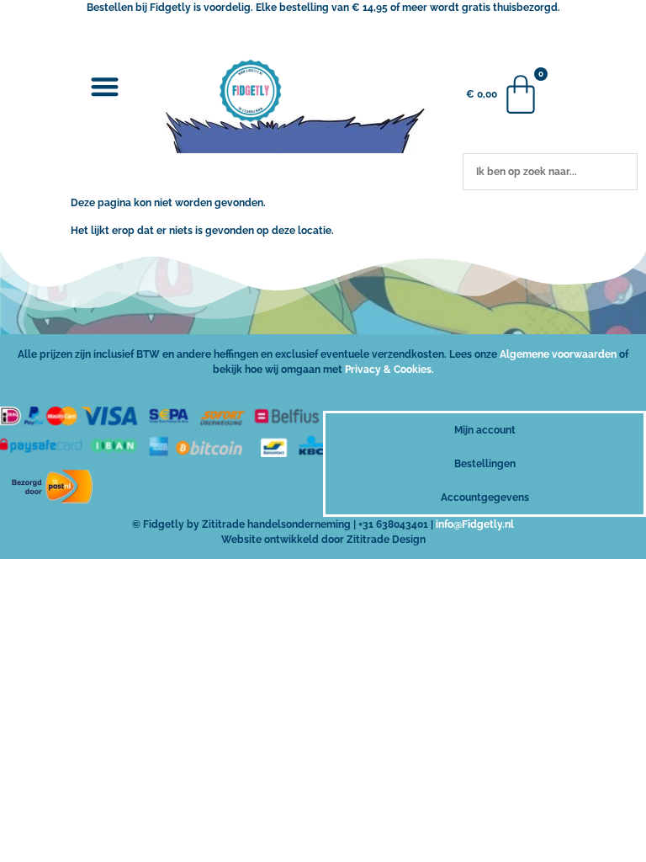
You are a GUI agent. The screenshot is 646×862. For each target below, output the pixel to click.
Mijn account (485, 430)
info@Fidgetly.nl (475, 524)
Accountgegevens (485, 497)
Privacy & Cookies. (389, 369)
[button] (105, 86)
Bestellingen (485, 464)
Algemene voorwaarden (558, 354)
